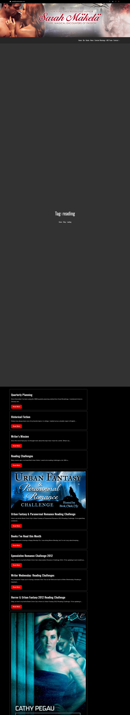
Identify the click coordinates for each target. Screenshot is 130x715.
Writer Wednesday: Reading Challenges (32, 575)
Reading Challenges (22, 456)
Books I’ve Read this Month (26, 536)
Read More (16, 407)
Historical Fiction (20, 417)
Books (87, 40)
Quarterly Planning (21, 395)
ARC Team (109, 40)
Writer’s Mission (20, 436)
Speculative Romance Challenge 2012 (32, 556)
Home (80, 40)
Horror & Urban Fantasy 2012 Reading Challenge (38, 597)
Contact (115, 40)
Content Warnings (100, 40)
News (91, 40)
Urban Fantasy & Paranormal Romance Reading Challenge (43, 514)
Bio (84, 40)
